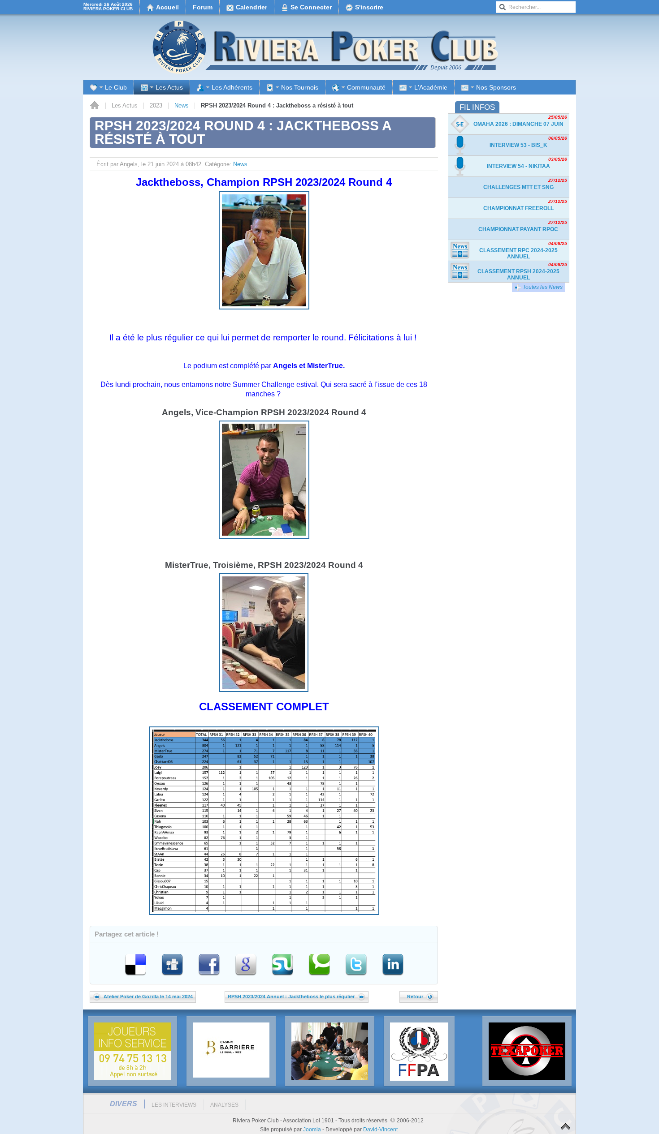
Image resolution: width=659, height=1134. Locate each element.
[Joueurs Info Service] (132, 1051)
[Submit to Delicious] (136, 977)
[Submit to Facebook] (209, 977)
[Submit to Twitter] (356, 977)
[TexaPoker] (527, 1051)
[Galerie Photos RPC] (329, 1051)
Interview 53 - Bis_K (518, 145)
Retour (415, 996)
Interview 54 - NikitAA (518, 166)
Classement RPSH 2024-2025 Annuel (518, 274)
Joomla (312, 1129)
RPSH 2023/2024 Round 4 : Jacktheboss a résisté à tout (243, 132)
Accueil (95, 105)
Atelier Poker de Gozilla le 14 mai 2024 (148, 996)
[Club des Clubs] (419, 1051)
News (181, 105)
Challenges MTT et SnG (518, 187)
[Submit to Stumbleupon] (283, 977)
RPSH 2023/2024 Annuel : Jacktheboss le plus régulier (291, 996)
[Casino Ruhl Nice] (231, 1050)
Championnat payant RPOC (518, 229)
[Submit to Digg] (173, 977)
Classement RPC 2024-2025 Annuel (518, 253)
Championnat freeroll (518, 208)
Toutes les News (542, 287)
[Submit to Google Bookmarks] (246, 977)
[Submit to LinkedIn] (392, 977)
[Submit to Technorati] (320, 977)
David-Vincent (380, 1129)
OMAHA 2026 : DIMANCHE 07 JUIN (518, 124)
